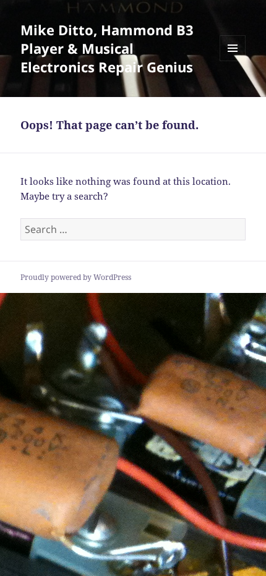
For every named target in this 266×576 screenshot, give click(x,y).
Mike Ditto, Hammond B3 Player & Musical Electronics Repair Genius (107, 48)
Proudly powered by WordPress (75, 277)
